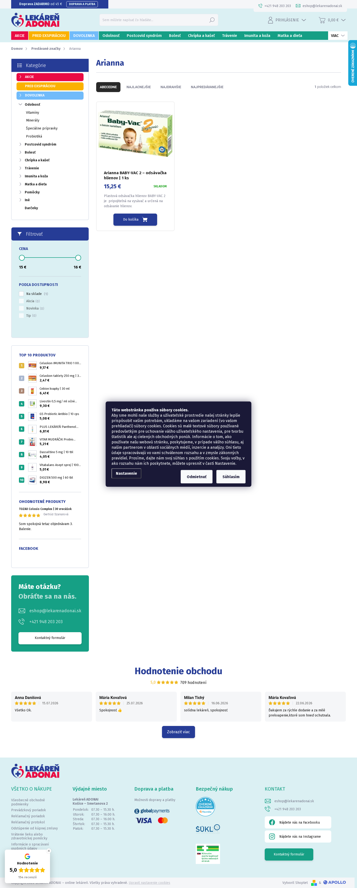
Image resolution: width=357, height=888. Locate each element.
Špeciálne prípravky (42, 128)
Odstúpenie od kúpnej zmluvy (34, 828)
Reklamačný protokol (28, 822)
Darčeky (31, 208)
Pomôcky (32, 192)
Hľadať (212, 20)
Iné (27, 200)
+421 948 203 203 (46, 621)
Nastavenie (126, 473)
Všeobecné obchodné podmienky (28, 802)
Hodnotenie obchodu (178, 671)
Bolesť (30, 152)
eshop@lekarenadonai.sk (55, 610)
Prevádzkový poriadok (28, 810)
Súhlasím (230, 476)
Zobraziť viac (178, 732)
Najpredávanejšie (207, 87)
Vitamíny (32, 113)
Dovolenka (34, 95)
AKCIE (29, 77)
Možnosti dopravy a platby (154, 800)
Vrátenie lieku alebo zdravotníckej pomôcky (29, 836)
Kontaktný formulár (50, 638)
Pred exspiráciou (40, 86)
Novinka (34, 308)
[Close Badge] (48, 850)
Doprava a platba (82, 4)
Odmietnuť (196, 476)
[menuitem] (19, 35)
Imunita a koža (36, 176)
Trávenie (32, 168)
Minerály (32, 120)
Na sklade (36, 294)
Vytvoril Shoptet (295, 883)
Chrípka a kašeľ (37, 160)
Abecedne (108, 87)
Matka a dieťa (36, 184)
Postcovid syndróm (40, 144)
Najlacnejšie (139, 87)
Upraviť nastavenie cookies (149, 883)
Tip (30, 316)
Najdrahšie (171, 87)
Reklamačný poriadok (28, 816)
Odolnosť (32, 105)
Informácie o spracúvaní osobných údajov (30, 846)
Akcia (32, 301)
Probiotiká (34, 136)
